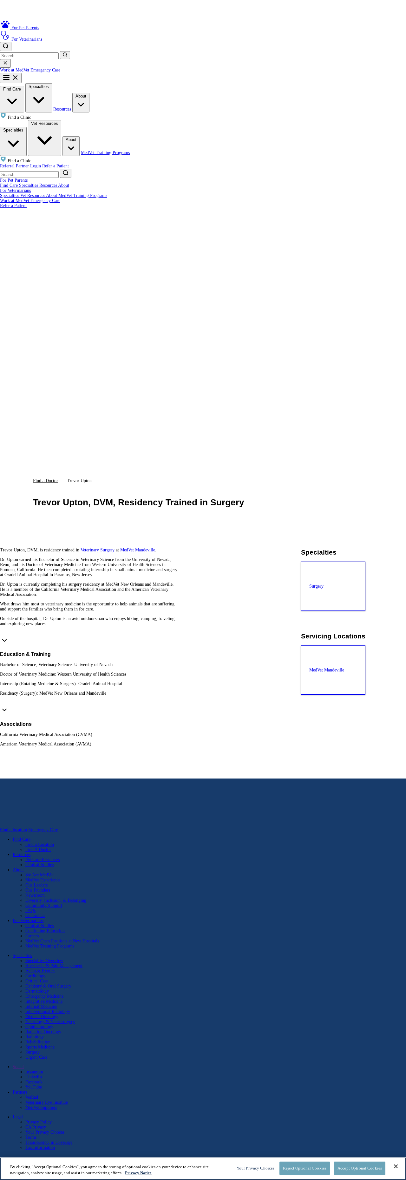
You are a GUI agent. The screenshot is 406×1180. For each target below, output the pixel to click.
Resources (62, 109)
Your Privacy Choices (44, 1132)
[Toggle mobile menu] (11, 78)
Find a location (13, 829)
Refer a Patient (55, 166)
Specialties (39, 86)
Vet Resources (44, 123)
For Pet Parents (14, 180)
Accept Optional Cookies (359, 1168)
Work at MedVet (15, 70)
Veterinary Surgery (98, 550)
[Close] (396, 1166)
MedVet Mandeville (137, 550)
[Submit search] (65, 55)
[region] (203, 1168)
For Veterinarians (15, 190)
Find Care (12, 89)
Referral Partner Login (21, 166)
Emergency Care (45, 70)
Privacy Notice (138, 1173)
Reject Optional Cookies (304, 1168)
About (80, 96)
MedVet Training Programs (105, 152)
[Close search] (5, 63)
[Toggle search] (5, 46)
